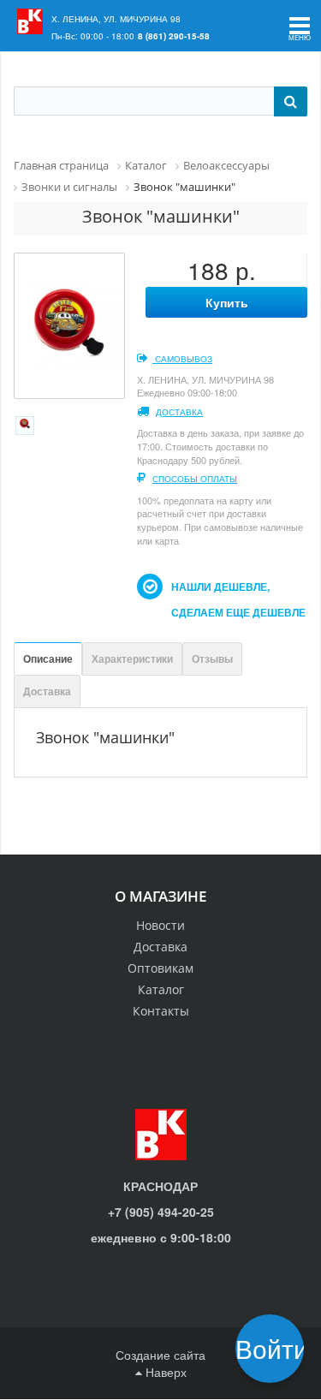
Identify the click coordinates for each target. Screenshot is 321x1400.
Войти (275, 1348)
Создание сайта (160, 1354)
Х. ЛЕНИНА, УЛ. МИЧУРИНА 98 (116, 19)
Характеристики (132, 658)
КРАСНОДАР (160, 1185)
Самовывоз (182, 359)
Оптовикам (160, 968)
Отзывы (212, 658)
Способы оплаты (194, 479)
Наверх (164, 1371)
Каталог (161, 989)
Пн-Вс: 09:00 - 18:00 (92, 36)
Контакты (161, 1011)
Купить (226, 302)
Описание (48, 658)
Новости (160, 925)
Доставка (179, 412)
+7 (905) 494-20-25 (161, 1211)
